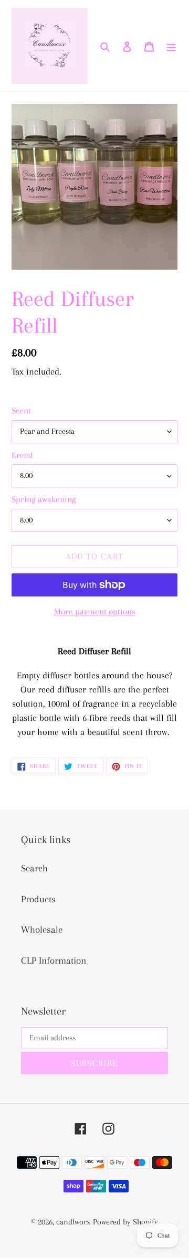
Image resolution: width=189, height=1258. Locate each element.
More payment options (94, 611)
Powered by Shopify (125, 1222)
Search (34, 868)
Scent (21, 410)
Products (38, 899)
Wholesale (41, 929)
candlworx (73, 1222)
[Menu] (171, 46)
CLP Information (53, 960)
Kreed (22, 455)
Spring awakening (44, 499)
